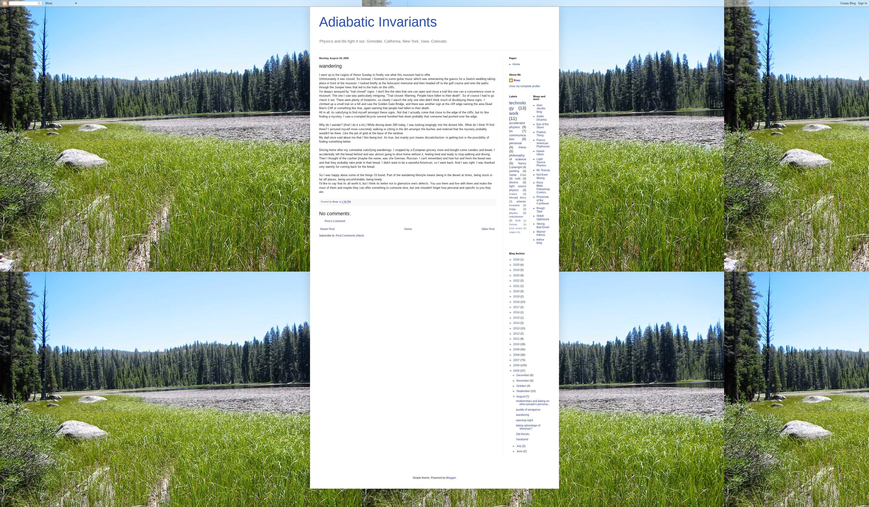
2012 (516, 333)
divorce (513, 182)
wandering (522, 414)
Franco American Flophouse (543, 143)
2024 (516, 270)
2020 (516, 291)
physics (513, 213)
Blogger (451, 477)
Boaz (517, 80)
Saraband (522, 439)
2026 (516, 259)
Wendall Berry (517, 197)
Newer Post (327, 229)
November (523, 380)
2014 (516, 323)
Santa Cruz (517, 175)
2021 (516, 286)
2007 (516, 360)
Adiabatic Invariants (378, 21)
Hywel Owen (540, 153)
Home (408, 229)
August (521, 396)
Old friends (522, 434)
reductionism (516, 216)
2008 (516, 354)
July (519, 446)
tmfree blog (540, 241)
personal (515, 143)
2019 (516, 296)
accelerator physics (517, 125)
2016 (516, 312)
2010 (516, 344)
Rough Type (541, 210)
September (523, 391)
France (513, 194)
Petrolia (513, 224)
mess (522, 147)
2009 (516, 349)
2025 (516, 264)
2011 (516, 338)
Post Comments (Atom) (350, 235)
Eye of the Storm (543, 126)
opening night (524, 420)
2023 (516, 275)
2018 (516, 302)
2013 (516, 328)
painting (514, 171)
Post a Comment (335, 221)
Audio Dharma (542, 118)
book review (515, 228)
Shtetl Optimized (543, 217)
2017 (516, 307)
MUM (517, 220)
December (523, 375)
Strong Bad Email (543, 225)
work (513, 113)
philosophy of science (517, 157)
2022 (516, 280)
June (519, 451)
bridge (512, 209)
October (521, 385)
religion (513, 232)
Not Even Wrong (542, 176)
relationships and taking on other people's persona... (533, 402)
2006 (516, 365)
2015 (516, 317)
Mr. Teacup (543, 170)
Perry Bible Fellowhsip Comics (543, 187)
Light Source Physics (541, 162)
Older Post (488, 229)
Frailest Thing (541, 134)
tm (511, 131)
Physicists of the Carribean (543, 200)
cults (517, 178)
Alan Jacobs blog (541, 108)
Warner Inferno (541, 233)
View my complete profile (524, 86)
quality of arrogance (528, 409)
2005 (516, 370)
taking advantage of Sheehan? (528, 427)
